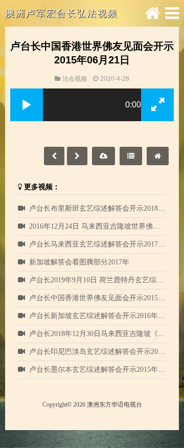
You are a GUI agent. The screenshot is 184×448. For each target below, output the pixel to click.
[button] (26, 104)
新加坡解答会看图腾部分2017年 (79, 261)
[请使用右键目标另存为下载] (103, 156)
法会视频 (74, 78)
